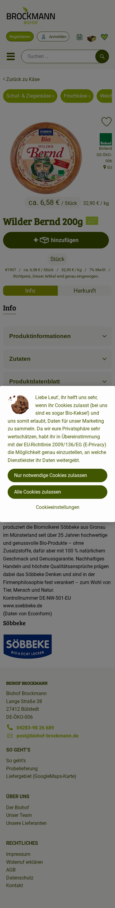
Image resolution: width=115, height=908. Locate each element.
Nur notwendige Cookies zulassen (50, 475)
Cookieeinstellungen (57, 507)
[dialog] (57, 454)
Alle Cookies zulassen (37, 492)
